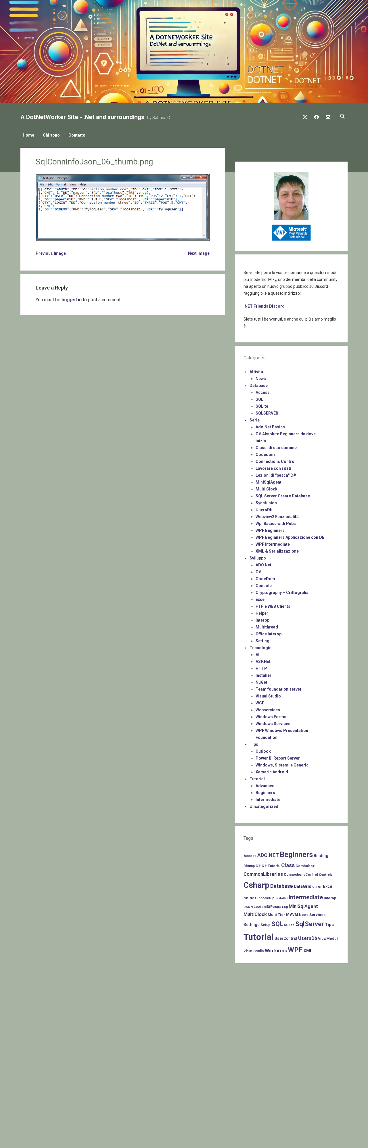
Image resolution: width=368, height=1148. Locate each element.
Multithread (267, 627)
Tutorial (257, 779)
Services (317, 915)
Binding (321, 855)
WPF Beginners (270, 530)
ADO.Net (263, 565)
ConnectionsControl (301, 875)
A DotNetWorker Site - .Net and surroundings (82, 117)
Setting (262, 641)
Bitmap (249, 866)
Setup (265, 925)
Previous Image (51, 253)
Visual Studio (268, 696)
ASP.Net (263, 661)
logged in (72, 299)
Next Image (199, 253)
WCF (260, 703)
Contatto (76, 135)
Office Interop (268, 634)
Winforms (276, 950)
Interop (262, 620)
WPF (295, 950)
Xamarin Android (272, 772)
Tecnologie (260, 647)
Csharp (256, 885)
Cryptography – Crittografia (282, 592)
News (261, 378)
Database (259, 385)
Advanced (265, 785)
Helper (262, 613)
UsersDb (264, 509)
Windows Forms (271, 716)
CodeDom (265, 578)
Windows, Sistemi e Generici (283, 765)
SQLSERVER (267, 413)
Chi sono (51, 135)
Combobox (305, 866)
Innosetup (266, 898)
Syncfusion (266, 503)
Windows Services (273, 723)
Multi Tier (276, 915)
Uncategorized (264, 806)
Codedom (265, 454)
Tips (254, 744)
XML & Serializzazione (277, 551)
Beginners (265, 792)
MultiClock (255, 914)
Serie (255, 420)
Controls (326, 875)
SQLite (262, 406)
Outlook (263, 751)
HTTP (261, 668)
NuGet (261, 682)
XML (308, 950)
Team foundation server (279, 689)
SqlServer (309, 924)
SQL (259, 399)
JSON (248, 907)
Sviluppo (258, 558)
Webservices (268, 710)
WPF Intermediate (273, 544)
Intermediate (268, 799)
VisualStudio (254, 951)
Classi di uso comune (276, 447)
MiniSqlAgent (268, 482)
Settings (252, 924)
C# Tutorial (271, 866)
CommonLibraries (263, 874)
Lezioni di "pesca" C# (276, 475)
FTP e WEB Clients (273, 606)
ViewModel (328, 938)
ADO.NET (268, 855)
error (317, 886)
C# (258, 572)
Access (263, 392)
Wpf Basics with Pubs (276, 523)
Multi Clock (266, 489)
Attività (256, 371)
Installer (263, 675)
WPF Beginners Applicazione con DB (290, 537)
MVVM (292, 914)
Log (285, 907)
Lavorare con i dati (273, 468)
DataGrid (302, 886)
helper (250, 898)
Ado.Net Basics (270, 427)
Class (288, 865)
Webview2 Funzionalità (277, 516)
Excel (261, 599)
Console (264, 585)
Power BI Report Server (278, 758)
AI (257, 654)
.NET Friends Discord (264, 306)
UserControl (286, 938)
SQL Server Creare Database (283, 496)
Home (28, 135)
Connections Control (276, 461)
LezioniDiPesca (267, 906)
